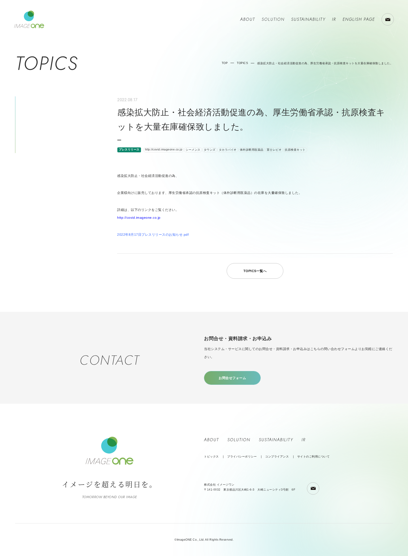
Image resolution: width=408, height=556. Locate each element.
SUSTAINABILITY (308, 19)
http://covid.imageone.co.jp (139, 217)
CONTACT (388, 19)
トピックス (211, 456)
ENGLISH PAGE (359, 19)
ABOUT (247, 19)
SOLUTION (238, 440)
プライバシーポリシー (242, 456)
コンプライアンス (277, 456)
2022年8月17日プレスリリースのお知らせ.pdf (153, 234)
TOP (225, 63)
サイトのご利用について (313, 456)
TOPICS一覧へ (255, 271)
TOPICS (242, 63)
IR (334, 19)
